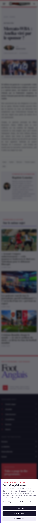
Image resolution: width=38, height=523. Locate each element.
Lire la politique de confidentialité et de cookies (17, 502)
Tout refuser (19, 508)
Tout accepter (19, 513)
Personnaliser (19, 518)
